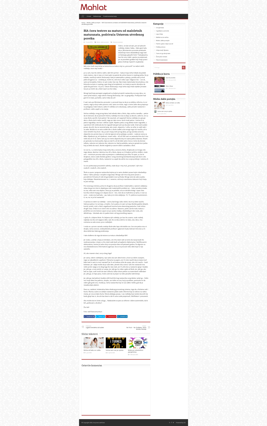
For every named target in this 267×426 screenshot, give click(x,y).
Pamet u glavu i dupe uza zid (164, 44)
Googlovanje (160, 27)
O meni (89, 16)
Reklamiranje (97, 16)
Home (83, 22)
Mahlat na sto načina (162, 37)
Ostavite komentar (118, 42)
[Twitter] (173, 422)
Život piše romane (161, 56)
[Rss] (169, 422)
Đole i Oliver (169, 86)
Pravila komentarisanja (110, 16)
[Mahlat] (94, 6)
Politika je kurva (160, 47)
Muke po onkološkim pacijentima (135, 351)
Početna (83, 16)
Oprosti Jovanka (170, 77)
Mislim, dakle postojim (93, 22)
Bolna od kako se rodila (92, 350)
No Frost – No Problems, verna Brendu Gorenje (136, 327)
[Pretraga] (183, 67)
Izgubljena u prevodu (162, 31)
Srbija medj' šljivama (162, 50)
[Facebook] (171, 422)
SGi (185, 422)
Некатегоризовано (162, 60)
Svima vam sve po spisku (114, 350)
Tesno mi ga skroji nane (163, 53)
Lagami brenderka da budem (95, 326)
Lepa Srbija (159, 34)
